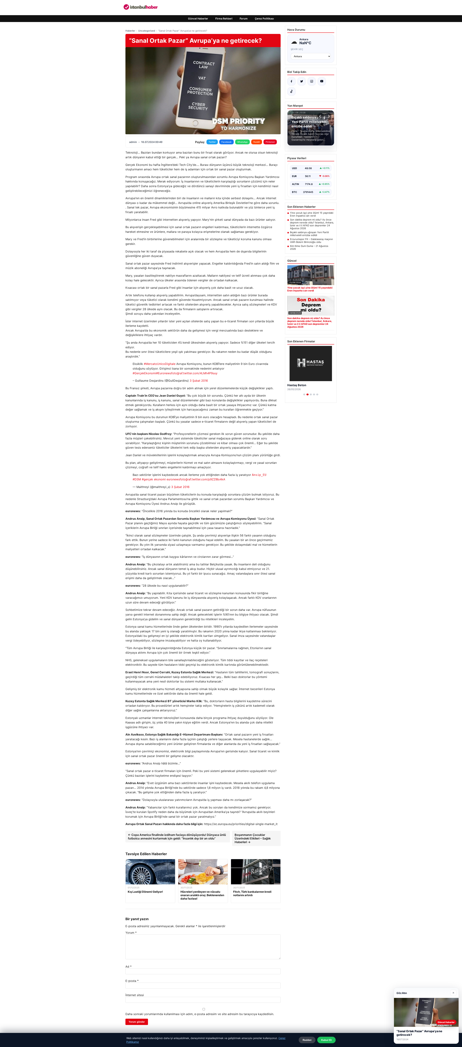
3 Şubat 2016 (199, 380)
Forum (244, 18)
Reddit (256, 142)
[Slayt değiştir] (304, 394)
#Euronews (163, 373)
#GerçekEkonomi (144, 373)
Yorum (131, 932)
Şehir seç (297, 49)
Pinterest (270, 142)
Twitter (212, 142)
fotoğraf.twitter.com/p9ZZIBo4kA (202, 479)
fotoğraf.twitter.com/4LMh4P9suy (194, 373)
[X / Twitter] (301, 81)
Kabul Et (326, 1040)
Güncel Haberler (198, 18)
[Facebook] (291, 81)
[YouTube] (322, 81)
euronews (173, 479)
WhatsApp (242, 142)
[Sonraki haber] (328, 116)
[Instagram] (312, 81)
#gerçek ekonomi (154, 479)
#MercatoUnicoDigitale (159, 364)
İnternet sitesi (134, 995)
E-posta (132, 981)
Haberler (130, 30)
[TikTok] (291, 91)
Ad (128, 966)
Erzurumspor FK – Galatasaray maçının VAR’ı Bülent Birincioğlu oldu (311, 240)
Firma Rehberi (223, 18)
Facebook (226, 142)
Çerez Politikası (264, 18)
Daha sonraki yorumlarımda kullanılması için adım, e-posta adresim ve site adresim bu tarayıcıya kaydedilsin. (199, 1014)
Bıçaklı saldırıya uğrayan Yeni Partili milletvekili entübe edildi (309, 234)
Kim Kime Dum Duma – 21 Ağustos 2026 (309, 247)
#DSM (137, 479)
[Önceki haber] (321, 116)
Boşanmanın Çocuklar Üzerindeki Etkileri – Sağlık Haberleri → (253, 838)
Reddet (307, 1040)
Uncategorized (146, 30)
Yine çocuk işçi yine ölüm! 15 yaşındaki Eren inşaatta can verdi (311, 214)
